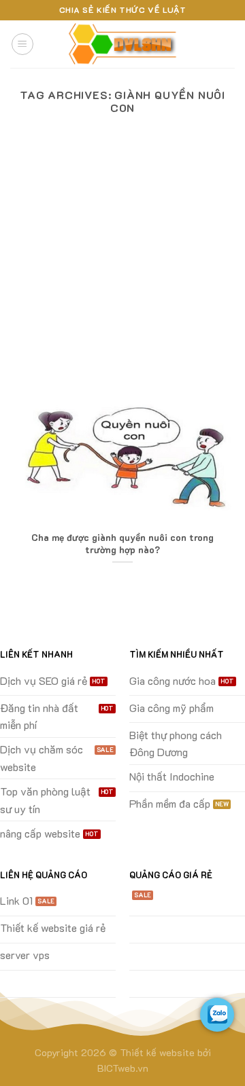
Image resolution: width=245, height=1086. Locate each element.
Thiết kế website (157, 1052)
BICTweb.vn (122, 1068)
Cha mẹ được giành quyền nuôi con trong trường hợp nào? (122, 543)
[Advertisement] (122, 269)
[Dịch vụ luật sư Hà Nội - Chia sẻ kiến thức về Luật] (122, 44)
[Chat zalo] (217, 1015)
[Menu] (22, 44)
